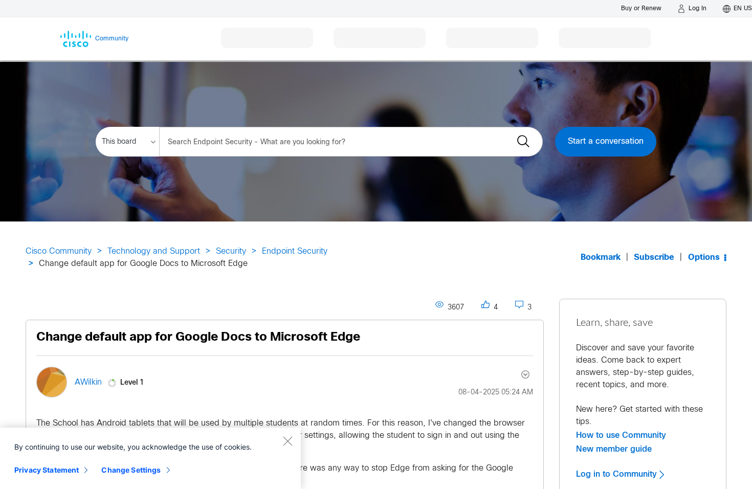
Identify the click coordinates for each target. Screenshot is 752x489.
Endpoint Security (294, 251)
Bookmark (601, 257)
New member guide (614, 449)
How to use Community (621, 435)
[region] (150, 458)
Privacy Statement (46, 469)
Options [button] (704, 257)
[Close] (287, 441)
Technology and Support (153, 251)
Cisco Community (59, 251)
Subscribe (654, 257)
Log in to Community (617, 474)
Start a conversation (606, 141)
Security (231, 251)
